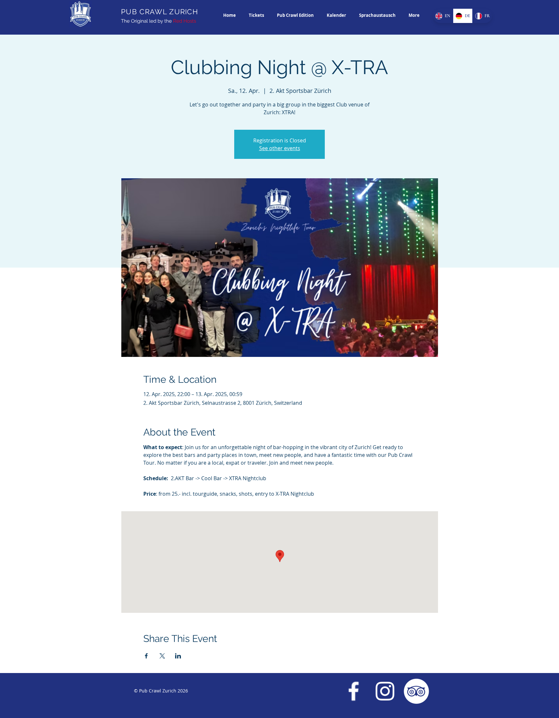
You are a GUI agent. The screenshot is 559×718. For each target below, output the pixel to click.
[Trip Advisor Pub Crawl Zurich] (416, 691)
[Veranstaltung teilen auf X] (162, 655)
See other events (279, 148)
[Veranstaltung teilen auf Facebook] (146, 655)
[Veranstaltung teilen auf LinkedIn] (178, 655)
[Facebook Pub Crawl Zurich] (353, 691)
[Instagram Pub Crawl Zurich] (385, 691)
